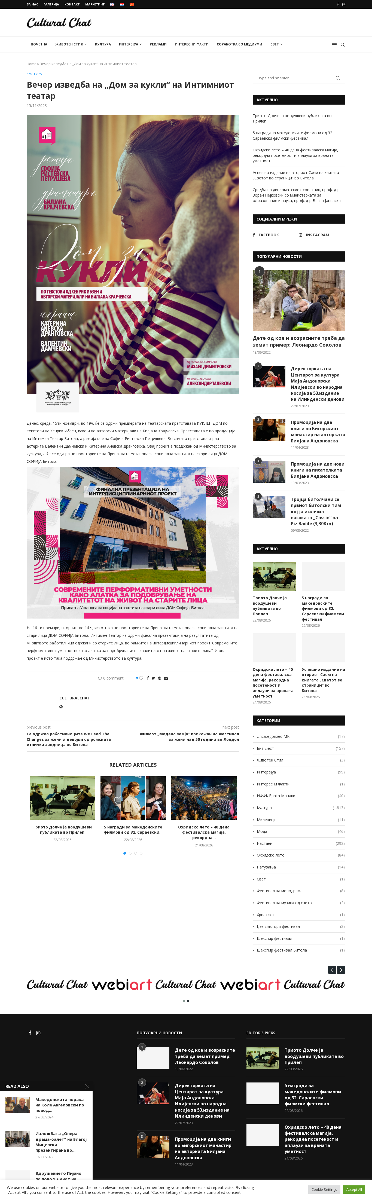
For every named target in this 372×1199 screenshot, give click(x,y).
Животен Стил (69, 44)
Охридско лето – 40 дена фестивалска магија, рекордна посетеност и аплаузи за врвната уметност (295, 155)
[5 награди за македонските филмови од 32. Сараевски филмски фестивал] (133, 798)
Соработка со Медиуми (239, 44)
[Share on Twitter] (153, 678)
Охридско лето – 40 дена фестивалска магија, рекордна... (204, 832)
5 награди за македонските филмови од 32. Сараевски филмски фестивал (293, 135)
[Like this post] (141, 678)
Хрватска (301, 914)
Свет (274, 44)
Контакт (72, 4)
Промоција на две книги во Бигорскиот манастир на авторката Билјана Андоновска (318, 431)
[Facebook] (338, 4)
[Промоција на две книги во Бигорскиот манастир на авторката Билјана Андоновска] (269, 430)
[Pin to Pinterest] (159, 678)
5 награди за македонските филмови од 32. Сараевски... (133, 829)
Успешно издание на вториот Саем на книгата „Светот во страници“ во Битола (296, 175)
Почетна (39, 44)
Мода (301, 831)
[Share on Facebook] (148, 678)
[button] (332, 970)
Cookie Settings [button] (324, 1189)
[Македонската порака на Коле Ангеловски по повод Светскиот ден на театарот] (17, 1105)
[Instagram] (343, 4)
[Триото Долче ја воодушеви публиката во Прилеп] (62, 798)
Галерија (51, 4)
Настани (301, 843)
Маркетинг (95, 4)
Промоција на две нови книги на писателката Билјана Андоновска (317, 470)
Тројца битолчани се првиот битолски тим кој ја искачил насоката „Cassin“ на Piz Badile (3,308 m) (316, 511)
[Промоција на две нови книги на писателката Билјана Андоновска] (269, 472)
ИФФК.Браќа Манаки (301, 795)
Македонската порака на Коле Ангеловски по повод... (59, 1105)
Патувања (301, 867)
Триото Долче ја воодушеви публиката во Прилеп (62, 829)
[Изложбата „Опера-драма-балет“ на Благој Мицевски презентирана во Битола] (17, 1139)
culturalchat (74, 698)
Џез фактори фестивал (301, 926)
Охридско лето (301, 855)
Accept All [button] (354, 1189)
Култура (103, 44)
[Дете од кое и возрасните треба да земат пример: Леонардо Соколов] (299, 301)
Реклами (158, 44)
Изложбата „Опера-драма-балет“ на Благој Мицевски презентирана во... (61, 1142)
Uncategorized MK (301, 736)
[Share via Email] (166, 678)
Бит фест (301, 748)
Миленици (301, 819)
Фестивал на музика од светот (301, 902)
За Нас (32, 4)
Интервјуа (128, 44)
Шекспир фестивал (301, 938)
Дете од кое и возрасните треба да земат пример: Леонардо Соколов (299, 341)
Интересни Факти (192, 44)
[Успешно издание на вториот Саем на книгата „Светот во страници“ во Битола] (323, 647)
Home (31, 63)
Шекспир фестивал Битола (301, 950)
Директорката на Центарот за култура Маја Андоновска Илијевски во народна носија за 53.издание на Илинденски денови (317, 384)
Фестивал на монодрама (301, 890)
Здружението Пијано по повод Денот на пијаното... (58, 1178)
